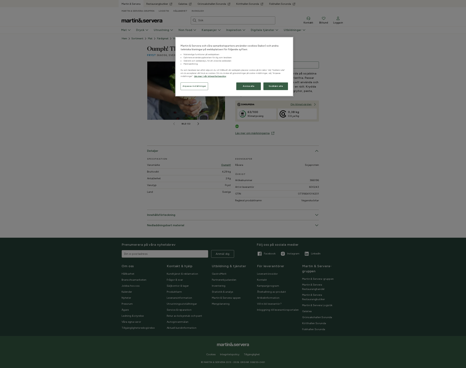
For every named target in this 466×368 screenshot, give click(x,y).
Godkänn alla (276, 86)
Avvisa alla (248, 86)
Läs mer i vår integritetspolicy (210, 76)
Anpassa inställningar (194, 86)
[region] (234, 66)
